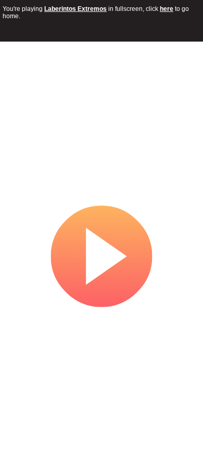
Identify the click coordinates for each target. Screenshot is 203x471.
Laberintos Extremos (75, 8)
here (166, 8)
